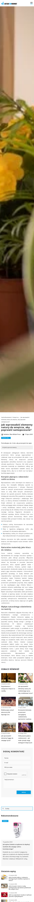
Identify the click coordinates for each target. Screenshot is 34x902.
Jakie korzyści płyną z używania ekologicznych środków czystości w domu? (19, 879)
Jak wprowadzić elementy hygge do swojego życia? (7, 738)
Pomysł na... (6, 438)
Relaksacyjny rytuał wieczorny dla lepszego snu (7, 712)
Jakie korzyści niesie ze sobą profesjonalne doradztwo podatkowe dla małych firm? (20, 887)
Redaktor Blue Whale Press (12, 434)
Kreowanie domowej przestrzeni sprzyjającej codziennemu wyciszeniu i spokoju (24, 714)
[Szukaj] (3, 808)
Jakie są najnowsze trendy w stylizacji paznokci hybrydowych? (20, 895)
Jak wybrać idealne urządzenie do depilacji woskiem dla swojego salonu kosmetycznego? (16, 847)
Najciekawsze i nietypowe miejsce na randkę (8, 689)
